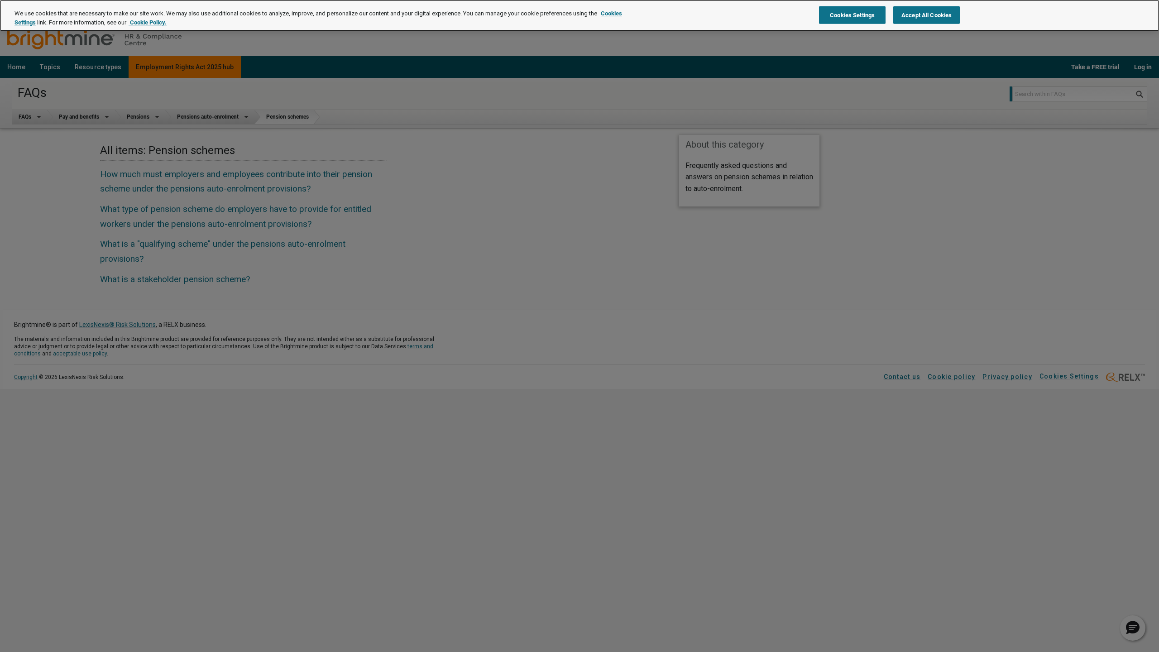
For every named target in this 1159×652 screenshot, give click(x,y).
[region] (579, 15)
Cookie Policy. (148, 22)
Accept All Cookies (926, 14)
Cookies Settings (852, 14)
